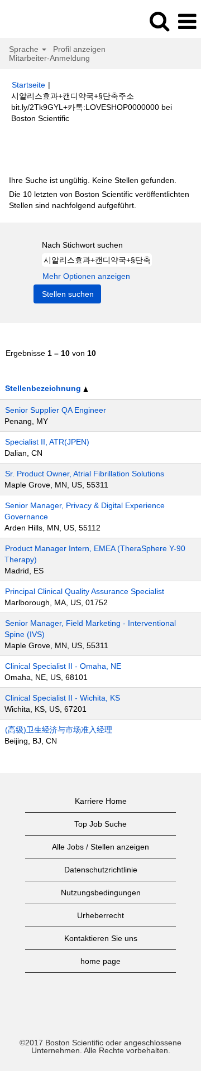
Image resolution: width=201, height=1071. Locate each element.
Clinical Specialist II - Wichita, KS (62, 697)
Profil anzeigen (79, 49)
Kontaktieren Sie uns (100, 938)
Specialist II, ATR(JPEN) (47, 441)
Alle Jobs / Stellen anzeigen (100, 846)
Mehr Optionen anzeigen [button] (86, 276)
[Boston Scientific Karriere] (39, 21)
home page (100, 961)
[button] (187, 21)
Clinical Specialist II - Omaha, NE (63, 666)
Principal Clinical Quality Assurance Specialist (84, 591)
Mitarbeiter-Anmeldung (49, 58)
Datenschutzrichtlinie (100, 869)
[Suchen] (159, 21)
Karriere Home (101, 801)
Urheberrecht (100, 915)
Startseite (28, 84)
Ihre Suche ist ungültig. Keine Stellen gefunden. (92, 180)
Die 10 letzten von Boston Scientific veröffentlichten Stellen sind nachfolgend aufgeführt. (99, 200)
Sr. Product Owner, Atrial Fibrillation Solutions (84, 473)
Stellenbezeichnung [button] (44, 388)
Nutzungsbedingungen (101, 892)
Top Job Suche (100, 823)
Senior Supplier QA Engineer (55, 410)
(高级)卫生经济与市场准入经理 (58, 729)
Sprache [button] (25, 49)
